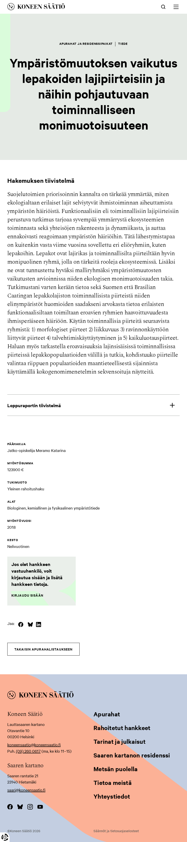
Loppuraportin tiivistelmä (34, 405)
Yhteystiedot (112, 796)
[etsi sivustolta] (163, 6)
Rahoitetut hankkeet (122, 728)
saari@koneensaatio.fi (26, 789)
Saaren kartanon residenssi (132, 755)
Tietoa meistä (113, 782)
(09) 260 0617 (28, 751)
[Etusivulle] (59, 7)
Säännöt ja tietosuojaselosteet (116, 831)
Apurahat (107, 714)
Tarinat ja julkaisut (119, 741)
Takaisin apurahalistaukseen (43, 649)
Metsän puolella (116, 769)
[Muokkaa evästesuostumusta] (5, 837)
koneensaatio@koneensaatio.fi (34, 744)
